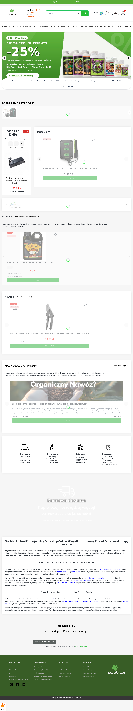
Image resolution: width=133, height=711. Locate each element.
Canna (70, 601)
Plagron (64, 601)
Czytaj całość (66, 420)
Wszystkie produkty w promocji (25, 217)
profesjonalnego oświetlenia (110, 569)
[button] (84, 13)
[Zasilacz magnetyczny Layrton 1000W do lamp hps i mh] (16, 162)
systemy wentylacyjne (81, 580)
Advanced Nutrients (90, 601)
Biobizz (76, 601)
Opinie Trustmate (65, 676)
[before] (4, 58)
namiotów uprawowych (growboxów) (98, 578)
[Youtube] (24, 684)
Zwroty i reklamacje (41, 667)
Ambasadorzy (39, 673)
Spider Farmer (62, 572)
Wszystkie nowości (23, 297)
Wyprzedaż (13, 670)
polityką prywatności (81, 646)
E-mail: (33, 15)
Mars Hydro (75, 572)
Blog (10, 673)
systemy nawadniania (66, 583)
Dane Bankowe (88, 676)
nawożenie (50, 599)
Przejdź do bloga (120, 366)
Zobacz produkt (33, 280)
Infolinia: (33, 11)
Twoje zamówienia (65, 667)
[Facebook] (18, 684)
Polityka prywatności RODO (19, 679)
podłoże (42, 599)
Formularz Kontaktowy (91, 673)
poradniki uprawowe (20, 416)
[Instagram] (11, 684)
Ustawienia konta (65, 673)
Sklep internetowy (65, 698)
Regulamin (13, 676)
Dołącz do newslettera (44, 642)
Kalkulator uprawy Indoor (43, 679)
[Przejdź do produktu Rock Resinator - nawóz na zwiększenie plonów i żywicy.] (33, 246)
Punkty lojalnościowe (66, 670)
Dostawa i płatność (41, 670)
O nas (11, 667)
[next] (129, 58)
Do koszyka (69, 178)
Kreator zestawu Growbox (43, 676)
